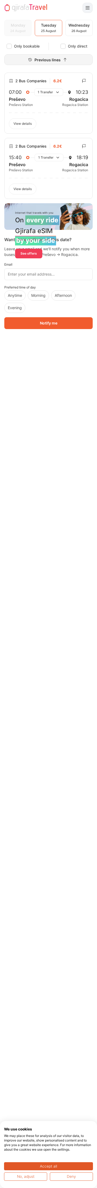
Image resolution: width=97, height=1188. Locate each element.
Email (8, 264)
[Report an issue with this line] (84, 81)
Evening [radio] (15, 307)
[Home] (25, 8)
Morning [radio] (38, 295)
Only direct (77, 46)
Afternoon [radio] (63, 295)
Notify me (48, 323)
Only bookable (27, 46)
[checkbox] (9, 46)
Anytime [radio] (15, 295)
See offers (28, 253)
